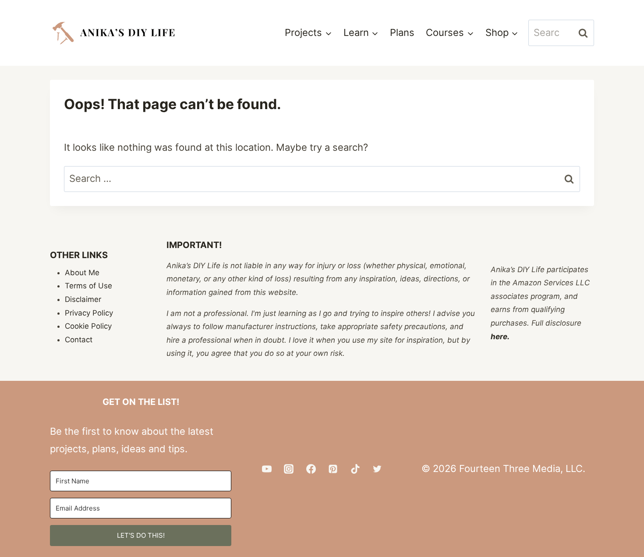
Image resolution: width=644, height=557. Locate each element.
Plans (402, 32)
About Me (82, 272)
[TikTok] (355, 469)
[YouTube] (266, 469)
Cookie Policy (88, 326)
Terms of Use (88, 285)
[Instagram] (288, 469)
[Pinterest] (333, 469)
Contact (78, 339)
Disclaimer (83, 299)
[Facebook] (311, 469)
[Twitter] (377, 469)
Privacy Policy (89, 313)
